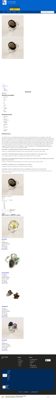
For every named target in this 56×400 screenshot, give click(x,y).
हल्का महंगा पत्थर (32, 361)
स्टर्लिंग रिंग (5, 89)
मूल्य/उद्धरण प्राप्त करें (5, 249)
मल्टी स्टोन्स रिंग (4, 340)
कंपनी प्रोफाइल (9, 11)
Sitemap (20, 365)
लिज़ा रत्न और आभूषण (11, 2)
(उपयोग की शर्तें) (24, 396)
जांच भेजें (15, 9)
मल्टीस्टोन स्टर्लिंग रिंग (5, 272)
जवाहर (31, 364)
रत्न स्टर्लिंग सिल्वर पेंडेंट (33, 367)
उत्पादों (4, 88)
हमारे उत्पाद (14, 11)
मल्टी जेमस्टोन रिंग (5, 306)
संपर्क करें (19, 11)
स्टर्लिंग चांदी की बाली (33, 365)
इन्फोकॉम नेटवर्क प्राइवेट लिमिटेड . (10, 397)
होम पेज (4, 11)
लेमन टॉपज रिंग (4, 239)
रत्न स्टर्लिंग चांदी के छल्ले (33, 359)
